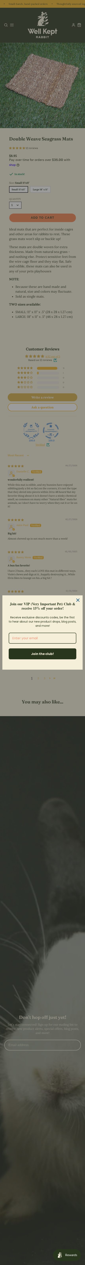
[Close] (78, 600)
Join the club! (42, 654)
